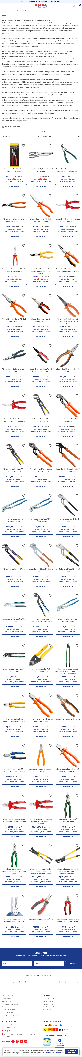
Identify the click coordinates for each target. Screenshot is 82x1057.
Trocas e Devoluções (9, 1010)
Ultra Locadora (48, 1004)
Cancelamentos (7, 1012)
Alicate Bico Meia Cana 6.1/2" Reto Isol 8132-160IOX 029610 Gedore (67, 321)
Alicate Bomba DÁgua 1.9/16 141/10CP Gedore (14, 520)
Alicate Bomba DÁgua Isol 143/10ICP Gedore (67, 620)
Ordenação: (46, 132)
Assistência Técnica (49, 999)
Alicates (28, 11)
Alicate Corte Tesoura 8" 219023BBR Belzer (68, 820)
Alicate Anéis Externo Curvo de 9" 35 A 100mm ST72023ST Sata (67, 170)
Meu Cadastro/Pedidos (51, 1007)
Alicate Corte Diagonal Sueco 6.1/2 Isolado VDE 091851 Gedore (14, 820)
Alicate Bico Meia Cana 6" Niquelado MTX (41, 320)
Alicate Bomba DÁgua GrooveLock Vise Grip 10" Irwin (41, 620)
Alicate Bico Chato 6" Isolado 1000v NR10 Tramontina (41, 220)
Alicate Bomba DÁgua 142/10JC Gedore (14, 620)
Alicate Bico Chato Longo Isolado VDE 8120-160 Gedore (68, 220)
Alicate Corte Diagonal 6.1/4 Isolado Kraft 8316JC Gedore (14, 770)
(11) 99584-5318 (9, 1028)
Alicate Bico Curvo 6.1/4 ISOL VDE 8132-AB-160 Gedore (14, 270)
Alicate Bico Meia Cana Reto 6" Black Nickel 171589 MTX (41, 370)
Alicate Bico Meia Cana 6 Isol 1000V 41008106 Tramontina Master (41, 271)
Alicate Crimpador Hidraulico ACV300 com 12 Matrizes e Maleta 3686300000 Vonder (41, 871)
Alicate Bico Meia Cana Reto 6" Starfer (67, 370)
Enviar (73, 963)
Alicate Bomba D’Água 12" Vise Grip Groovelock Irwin (14, 470)
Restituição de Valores (10, 1015)
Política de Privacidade (10, 1004)
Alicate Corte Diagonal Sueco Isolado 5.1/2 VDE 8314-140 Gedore (41, 821)
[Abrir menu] (6, 6)
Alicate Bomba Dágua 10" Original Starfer (41, 570)
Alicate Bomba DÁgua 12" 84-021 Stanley (68, 570)
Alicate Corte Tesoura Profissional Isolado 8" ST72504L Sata (14, 871)
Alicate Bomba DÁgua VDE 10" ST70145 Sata (14, 670)
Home (4, 11)
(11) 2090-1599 (9, 1025)
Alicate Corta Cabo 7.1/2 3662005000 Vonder (41, 670)
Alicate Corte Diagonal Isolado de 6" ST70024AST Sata (41, 770)
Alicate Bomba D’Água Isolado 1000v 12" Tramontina (41, 470)
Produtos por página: (9, 132)
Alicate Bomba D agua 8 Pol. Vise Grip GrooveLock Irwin (41, 420)
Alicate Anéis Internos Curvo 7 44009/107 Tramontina (14, 220)
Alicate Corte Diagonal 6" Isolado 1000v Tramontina (41, 720)
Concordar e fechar (71, 1052)
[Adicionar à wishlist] (23, 145)
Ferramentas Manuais (15, 11)
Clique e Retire (48, 1001)
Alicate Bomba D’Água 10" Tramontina (67, 420)
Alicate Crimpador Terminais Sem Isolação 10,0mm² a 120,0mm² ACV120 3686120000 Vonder (68, 872)
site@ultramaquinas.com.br (13, 1031)
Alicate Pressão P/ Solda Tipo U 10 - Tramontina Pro (41, 170)
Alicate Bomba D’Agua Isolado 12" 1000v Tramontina (68, 470)
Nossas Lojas (6, 1001)
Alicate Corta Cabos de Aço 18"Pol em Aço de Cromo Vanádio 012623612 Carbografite (67, 671)
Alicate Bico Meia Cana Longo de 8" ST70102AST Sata (14, 370)
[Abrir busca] (74, 6)
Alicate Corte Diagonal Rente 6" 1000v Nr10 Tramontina (68, 770)
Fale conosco (47, 1010)
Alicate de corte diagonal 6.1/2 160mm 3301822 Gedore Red (67, 920)
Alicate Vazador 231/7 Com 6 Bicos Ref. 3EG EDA (14, 170)
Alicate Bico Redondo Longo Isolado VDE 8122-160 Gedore (14, 420)
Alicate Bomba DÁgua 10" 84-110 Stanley (68, 520)
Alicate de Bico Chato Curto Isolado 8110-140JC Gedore (14, 920)
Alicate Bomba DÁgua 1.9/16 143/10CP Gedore (41, 520)
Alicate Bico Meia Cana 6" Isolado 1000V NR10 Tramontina (14, 320)
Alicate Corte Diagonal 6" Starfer (68, 719)
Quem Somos (6, 999)
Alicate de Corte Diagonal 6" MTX (41, 919)
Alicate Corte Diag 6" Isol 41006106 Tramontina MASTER (14, 720)
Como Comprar (7, 1007)
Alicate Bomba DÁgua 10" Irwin (14, 569)
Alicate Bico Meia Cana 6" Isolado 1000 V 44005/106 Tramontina (67, 270)
